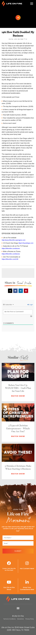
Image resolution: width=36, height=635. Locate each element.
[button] (10, 291)
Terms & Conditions (9, 619)
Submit (18, 551)
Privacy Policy (29, 619)
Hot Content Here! (27, 568)
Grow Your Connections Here (27, 588)
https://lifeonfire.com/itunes (11, 248)
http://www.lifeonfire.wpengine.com (13, 240)
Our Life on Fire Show (9, 588)
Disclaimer (20, 619)
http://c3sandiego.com (25, 243)
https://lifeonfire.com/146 (10, 259)
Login (31, 305)
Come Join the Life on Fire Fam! (9, 569)
